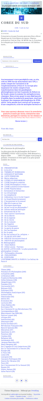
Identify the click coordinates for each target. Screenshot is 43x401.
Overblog (35, 390)
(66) (11, 313)
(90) (6, 303)
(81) (8, 305)
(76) (16, 309)
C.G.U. (30, 396)
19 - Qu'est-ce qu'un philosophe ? (14, 207)
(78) (7, 307)
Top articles (37, 394)
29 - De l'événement (9, 226)
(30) (8, 369)
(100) (6, 294)
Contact (12, 396)
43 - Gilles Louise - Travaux (12, 247)
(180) (7, 276)
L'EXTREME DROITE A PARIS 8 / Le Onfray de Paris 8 (19, 260)
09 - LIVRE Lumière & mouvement (15, 186)
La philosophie (14, 394)
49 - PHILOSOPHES (9, 255)
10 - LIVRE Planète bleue (11, 189)
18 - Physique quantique (11, 205)
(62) (7, 319)
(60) (7, 321)
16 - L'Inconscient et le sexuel (13, 201)
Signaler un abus (21, 396)
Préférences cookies (32, 398)
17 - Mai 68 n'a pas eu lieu (11, 203)
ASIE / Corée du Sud (22, 28)
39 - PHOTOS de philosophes (12, 240)
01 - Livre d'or (6, 170)
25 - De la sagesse (8, 218)
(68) (9, 311)
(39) (16, 346)
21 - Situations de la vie (10, 211)
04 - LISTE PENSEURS (10, 176)
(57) (9, 323)
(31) (5, 367)
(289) (5, 269)
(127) (7, 286)
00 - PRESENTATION (9, 168)
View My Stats (7, 129)
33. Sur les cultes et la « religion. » (15, 234)
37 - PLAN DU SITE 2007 (11, 236)
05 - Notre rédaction (9, 178)
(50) (9, 328)
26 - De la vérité (7, 220)
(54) (11, 326)
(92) (7, 296)
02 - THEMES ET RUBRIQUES (13, 172)
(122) (6, 288)
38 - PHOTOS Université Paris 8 (14, 238)
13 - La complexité (8, 195)
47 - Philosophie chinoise (11, 253)
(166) (11, 278)
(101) (13, 292)
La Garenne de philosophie (21, 3)
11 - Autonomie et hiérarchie (13, 191)
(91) (5, 299)
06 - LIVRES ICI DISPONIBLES (13, 180)
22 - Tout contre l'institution (13, 213)
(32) (11, 359)
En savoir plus (21, 48)
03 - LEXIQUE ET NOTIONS (12, 174)
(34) (5, 353)
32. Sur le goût (7, 232)
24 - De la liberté (8, 216)
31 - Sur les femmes (9, 230)
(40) (8, 344)
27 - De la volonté (8, 222)
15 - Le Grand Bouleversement (13, 199)
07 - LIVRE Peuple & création (13, 182)
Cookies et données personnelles (14, 398)
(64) (9, 315)
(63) (6, 317)
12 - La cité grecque (9, 193)
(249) (13, 272)
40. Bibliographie (8, 243)
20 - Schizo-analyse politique (13, 209)
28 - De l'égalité (7, 224)
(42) (7, 340)
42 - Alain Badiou (8, 245)
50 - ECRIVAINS (7, 257)
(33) (6, 357)
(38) (5, 350)
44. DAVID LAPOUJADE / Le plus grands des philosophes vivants (19, 250)
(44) (6, 336)
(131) (8, 282)
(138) (9, 280)
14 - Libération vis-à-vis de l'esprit (15, 197)
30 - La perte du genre (10, 228)
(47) (7, 330)
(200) (7, 274)
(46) (6, 334)
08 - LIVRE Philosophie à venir (13, 184)
